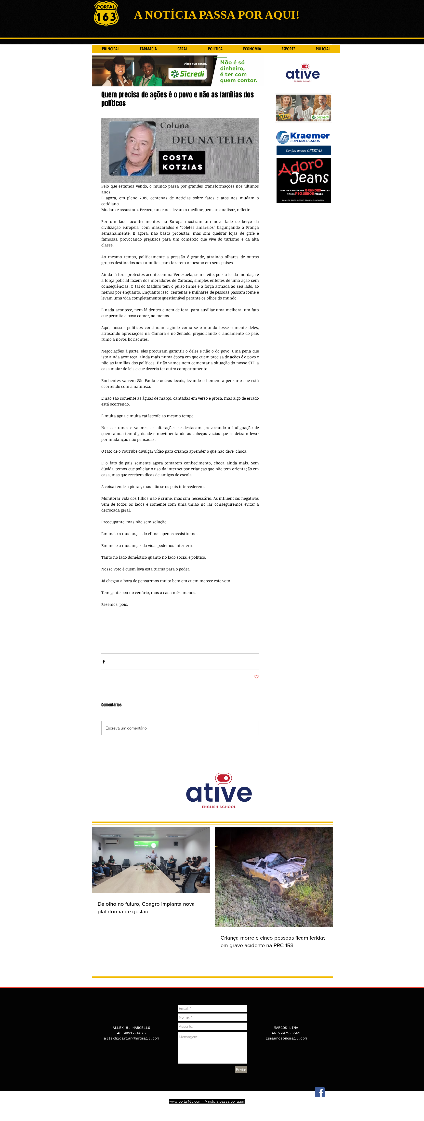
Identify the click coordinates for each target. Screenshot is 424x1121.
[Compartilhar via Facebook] (103, 661)
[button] (304, 150)
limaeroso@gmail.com (286, 1039)
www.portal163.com (185, 1101)
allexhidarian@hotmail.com (131, 1039)
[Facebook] (320, 1092)
